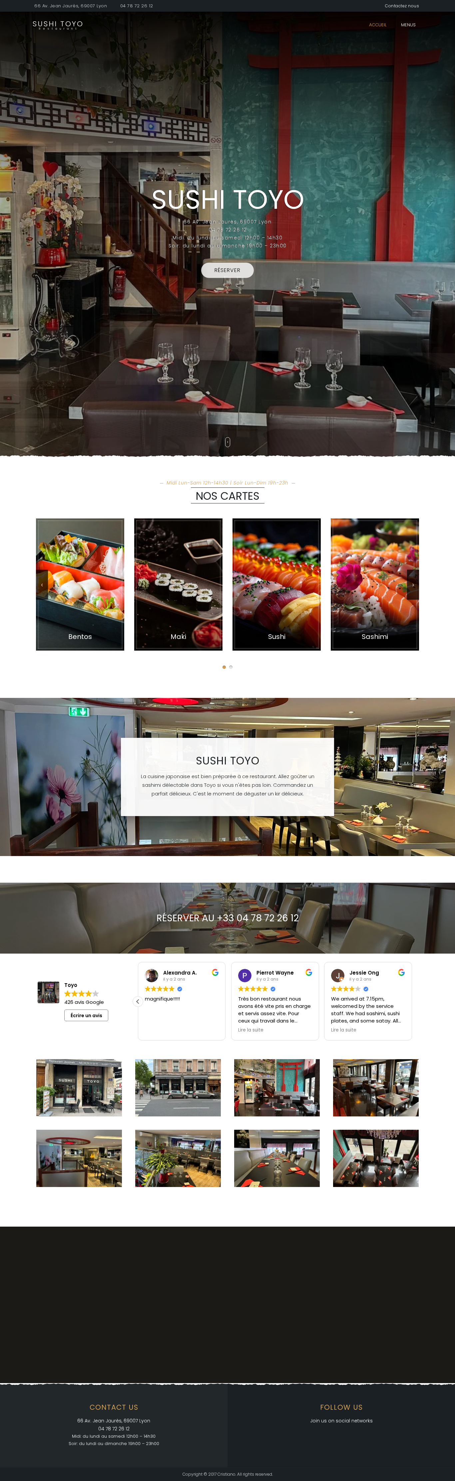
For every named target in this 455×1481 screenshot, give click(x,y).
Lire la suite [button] (157, 1030)
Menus (408, 25)
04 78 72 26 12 (136, 6)
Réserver (227, 270)
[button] (224, 667)
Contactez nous (402, 6)
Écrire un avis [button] (86, 1015)
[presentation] (42, 585)
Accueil (377, 25)
